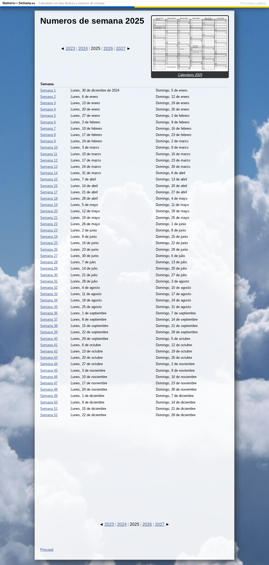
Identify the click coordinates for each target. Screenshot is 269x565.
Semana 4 (48, 109)
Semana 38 (49, 326)
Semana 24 (49, 237)
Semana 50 (49, 402)
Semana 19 (49, 205)
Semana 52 (49, 415)
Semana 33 (49, 294)
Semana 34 (49, 300)
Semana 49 (49, 396)
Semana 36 (49, 313)
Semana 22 (49, 224)
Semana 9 (48, 141)
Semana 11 (48, 154)
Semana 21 (49, 218)
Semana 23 (49, 230)
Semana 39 (49, 332)
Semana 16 (49, 186)
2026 (108, 48)
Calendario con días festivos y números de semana (71, 3)
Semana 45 (49, 370)
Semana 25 (49, 243)
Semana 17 (49, 192)
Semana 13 (49, 167)
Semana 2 (48, 97)
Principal (46, 550)
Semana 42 (49, 351)
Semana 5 (48, 116)
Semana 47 (49, 383)
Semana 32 (49, 288)
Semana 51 (49, 409)
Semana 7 (48, 128)
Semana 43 (49, 358)
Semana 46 (49, 377)
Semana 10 (49, 147)
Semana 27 (49, 256)
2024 (83, 48)
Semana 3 (48, 103)
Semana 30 (49, 275)
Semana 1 (48, 90)
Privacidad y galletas (253, 3)
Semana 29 (49, 268)
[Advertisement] (134, 465)
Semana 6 (48, 122)
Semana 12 (49, 160)
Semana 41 (49, 345)
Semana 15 (49, 179)
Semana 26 (49, 249)
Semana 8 (48, 135)
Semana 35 (49, 307)
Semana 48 (49, 389)
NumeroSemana (19, 3)
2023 (70, 48)
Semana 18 (49, 198)
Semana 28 (49, 262)
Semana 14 (49, 173)
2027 (121, 48)
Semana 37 (49, 319)
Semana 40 (49, 339)
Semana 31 (49, 281)
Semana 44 (49, 364)
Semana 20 (49, 211)
